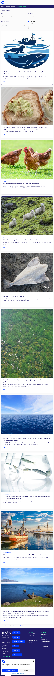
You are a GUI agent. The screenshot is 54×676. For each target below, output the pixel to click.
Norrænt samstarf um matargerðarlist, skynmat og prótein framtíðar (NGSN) (25, 127)
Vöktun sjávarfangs (18, 641)
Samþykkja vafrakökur (10, 670)
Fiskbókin (16, 637)
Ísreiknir (16, 646)
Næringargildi (17, 654)
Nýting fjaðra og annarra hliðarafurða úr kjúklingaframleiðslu (21, 183)
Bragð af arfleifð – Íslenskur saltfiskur (14, 296)
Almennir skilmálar (6, 656)
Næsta (21, 625)
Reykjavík (31, 632)
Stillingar (26, 670)
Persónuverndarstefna (20, 673)
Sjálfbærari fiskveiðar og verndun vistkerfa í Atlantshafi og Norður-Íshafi (24, 555)
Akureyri (30, 638)
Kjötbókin (16, 632)
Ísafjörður (43, 643)
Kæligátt (16, 650)
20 (16, 625)
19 (13, 625)
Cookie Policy (13, 673)
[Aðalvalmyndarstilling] (51, 2)
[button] (33, 661)
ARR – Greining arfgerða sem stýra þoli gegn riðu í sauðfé (20, 240)
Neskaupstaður (44, 637)
